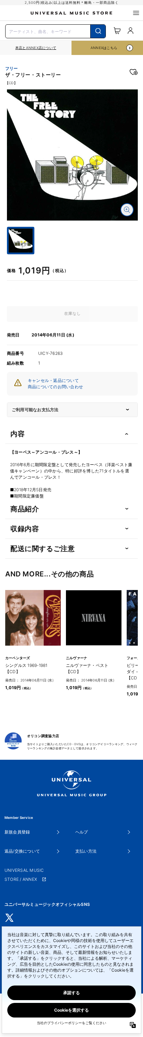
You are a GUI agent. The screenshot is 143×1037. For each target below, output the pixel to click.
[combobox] (55, 31)
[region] (36, 48)
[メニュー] (136, 12)
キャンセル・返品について (53, 380)
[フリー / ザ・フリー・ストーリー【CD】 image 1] (72, 155)
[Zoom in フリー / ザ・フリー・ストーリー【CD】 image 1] (127, 209)
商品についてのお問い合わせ (55, 386)
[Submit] (98, 31)
